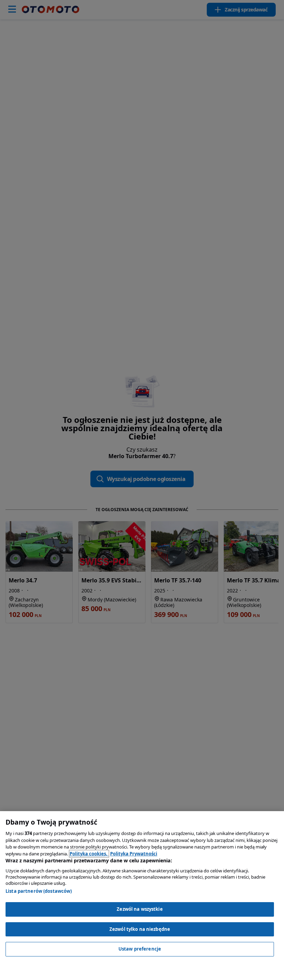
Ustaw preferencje (139, 949)
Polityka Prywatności (133, 854)
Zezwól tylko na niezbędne (139, 929)
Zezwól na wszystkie (139, 909)
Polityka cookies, (89, 854)
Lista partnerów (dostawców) (39, 891)
